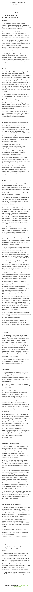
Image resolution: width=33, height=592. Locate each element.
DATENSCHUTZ (17, 587)
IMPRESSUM (21, 585)
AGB (27, 585)
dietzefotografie (16, 2)
